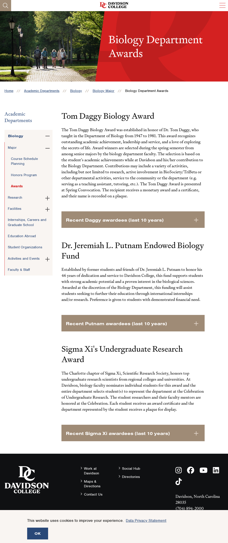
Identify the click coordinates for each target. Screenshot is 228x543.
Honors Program (24, 175)
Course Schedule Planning (24, 161)
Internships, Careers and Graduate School (27, 222)
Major (12, 147)
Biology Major (103, 91)
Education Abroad (22, 236)
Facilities (14, 208)
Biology (76, 91)
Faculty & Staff (19, 269)
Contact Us (93, 494)
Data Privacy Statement (146, 520)
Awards (17, 186)
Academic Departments (41, 91)
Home (8, 91)
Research (15, 197)
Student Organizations (25, 247)
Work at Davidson (91, 471)
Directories (131, 476)
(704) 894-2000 (189, 508)
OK (38, 533)
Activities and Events (24, 258)
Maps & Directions (92, 483)
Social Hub (131, 468)
